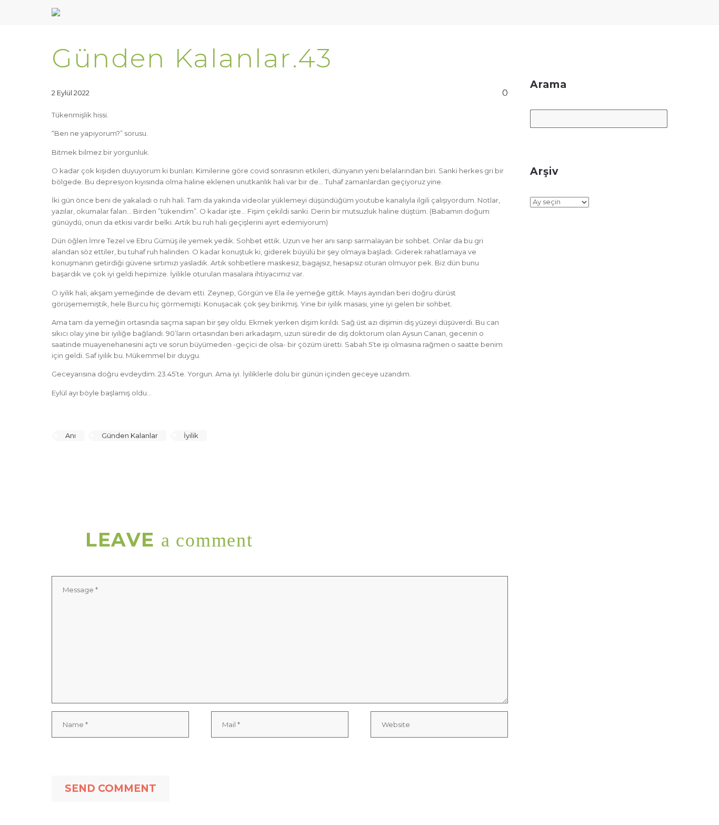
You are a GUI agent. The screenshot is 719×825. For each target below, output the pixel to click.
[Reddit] (135, 466)
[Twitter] (73, 466)
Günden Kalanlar (130, 435)
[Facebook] (58, 466)
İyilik (191, 435)
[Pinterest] (89, 466)
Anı (70, 435)
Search (656, 120)
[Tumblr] (104, 466)
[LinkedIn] (119, 466)
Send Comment (110, 788)
